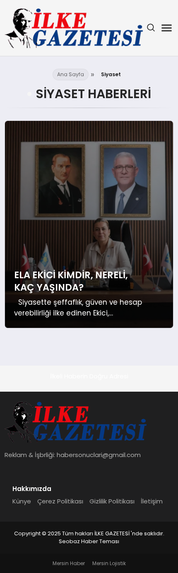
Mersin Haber (69, 563)
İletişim (152, 501)
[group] (89, 224)
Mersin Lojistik (109, 563)
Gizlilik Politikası (112, 501)
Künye (21, 501)
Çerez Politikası (60, 501)
